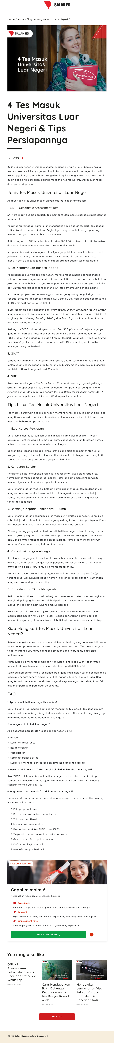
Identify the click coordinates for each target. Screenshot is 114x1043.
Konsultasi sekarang (49, 934)
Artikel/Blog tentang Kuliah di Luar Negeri (42, 19)
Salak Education (22, 1036)
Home (11, 19)
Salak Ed (12, 672)
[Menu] (9, 5)
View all (57, 1016)
